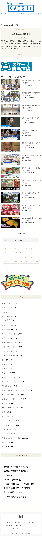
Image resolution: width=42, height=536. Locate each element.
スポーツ (5, 325)
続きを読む (21, 54)
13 (21, 253)
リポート (5, 373)
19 (16, 257)
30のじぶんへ (7, 386)
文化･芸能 (6, 351)
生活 (4, 312)
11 (10, 253)
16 (37, 253)
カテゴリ (15, 528)
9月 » (6, 269)
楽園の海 (5, 412)
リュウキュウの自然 (10, 416)
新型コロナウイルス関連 (11, 438)
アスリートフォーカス (10, 420)
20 (21, 257)
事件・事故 (6, 329)
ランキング (33, 525)
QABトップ (26, 528)
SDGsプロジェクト (9, 434)
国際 (4, 368)
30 (37, 261)
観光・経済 (6, 338)
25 (10, 261)
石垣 (23, 29)
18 (10, 257)
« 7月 (2, 269)
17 (5, 257)
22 (31, 257)
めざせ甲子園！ (8, 316)
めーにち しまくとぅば (11, 381)
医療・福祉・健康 (9, 347)
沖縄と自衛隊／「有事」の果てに (15, 390)
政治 (4, 364)
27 (21, 261)
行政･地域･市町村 (9, 342)
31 (5, 265)
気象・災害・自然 (9, 355)
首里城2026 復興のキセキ (12, 399)
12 (16, 253)
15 (31, 253)
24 (5, 261)
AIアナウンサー (8, 425)
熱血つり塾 (6, 442)
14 (26, 253)
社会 (4, 447)
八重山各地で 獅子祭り (21, 34)
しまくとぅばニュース (10, 303)
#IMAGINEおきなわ (10, 407)
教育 (4, 360)
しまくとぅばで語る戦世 (11, 377)
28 (26, 261)
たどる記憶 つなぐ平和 (11, 394)
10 (5, 253)
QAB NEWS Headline (23, 533)
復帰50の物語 (7, 429)
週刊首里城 (6, 403)
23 (37, 257)
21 (26, 257)
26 (16, 261)
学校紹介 (7, 320)
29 (31, 261)
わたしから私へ (8, 308)
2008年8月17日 (20, 38)
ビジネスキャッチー (10, 334)
